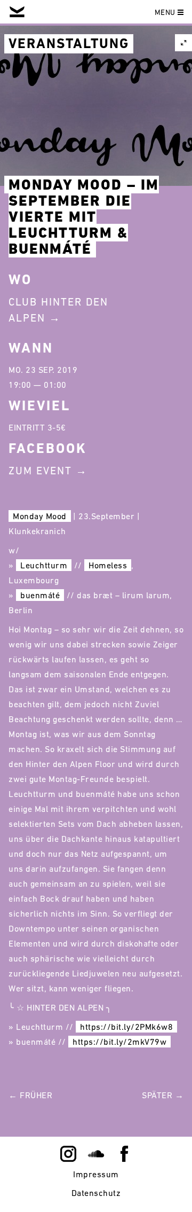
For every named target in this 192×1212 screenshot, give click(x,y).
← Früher (30, 1095)
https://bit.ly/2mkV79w (119, 1041)
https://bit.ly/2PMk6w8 (126, 1026)
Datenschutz (96, 1193)
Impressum (96, 1174)
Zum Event (40, 470)
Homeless (108, 565)
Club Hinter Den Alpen (58, 310)
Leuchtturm (43, 565)
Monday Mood (40, 516)
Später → (162, 1095)
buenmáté (40, 595)
